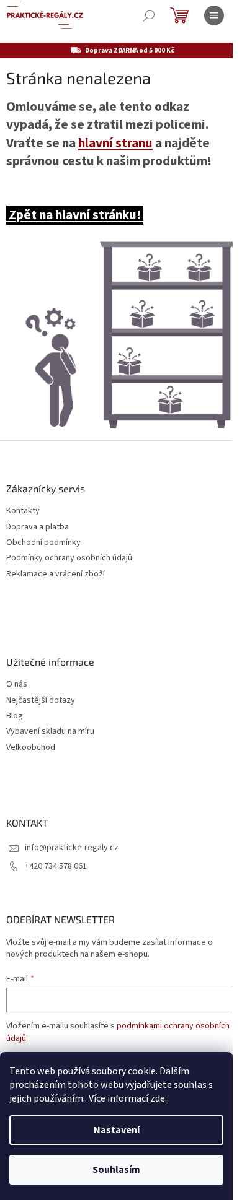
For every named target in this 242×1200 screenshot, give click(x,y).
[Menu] (214, 15)
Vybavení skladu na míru (50, 731)
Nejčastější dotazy (40, 701)
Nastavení (117, 1130)
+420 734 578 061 (56, 866)
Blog (14, 716)
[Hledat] (149, 15)
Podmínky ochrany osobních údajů (69, 558)
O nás (16, 684)
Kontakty (23, 511)
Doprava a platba (37, 527)
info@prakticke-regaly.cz (72, 847)
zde (157, 1098)
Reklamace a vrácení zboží (55, 574)
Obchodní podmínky (43, 543)
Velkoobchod (30, 748)
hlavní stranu (115, 143)
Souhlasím (116, 1169)
